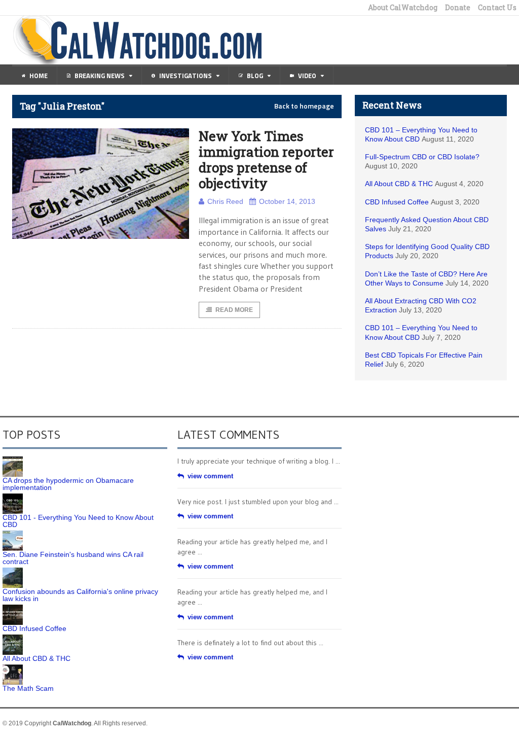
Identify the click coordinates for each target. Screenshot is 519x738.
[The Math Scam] (13, 668)
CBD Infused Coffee (397, 202)
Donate (457, 7)
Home (38, 76)
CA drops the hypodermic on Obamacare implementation (68, 483)
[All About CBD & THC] (13, 638)
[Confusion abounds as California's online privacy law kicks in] (13, 571)
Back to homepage (304, 106)
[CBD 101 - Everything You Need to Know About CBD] (13, 497)
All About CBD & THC (399, 184)
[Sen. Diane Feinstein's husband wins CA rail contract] (13, 534)
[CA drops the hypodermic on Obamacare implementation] (13, 460)
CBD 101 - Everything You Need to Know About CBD (78, 521)
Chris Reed (225, 201)
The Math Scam (28, 688)
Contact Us (497, 7)
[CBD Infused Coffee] (13, 608)
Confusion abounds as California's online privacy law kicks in (80, 595)
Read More (234, 309)
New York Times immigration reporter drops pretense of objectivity (266, 159)
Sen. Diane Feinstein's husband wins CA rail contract (73, 558)
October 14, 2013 (287, 201)
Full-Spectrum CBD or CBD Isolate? (422, 157)
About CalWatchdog (402, 7)
